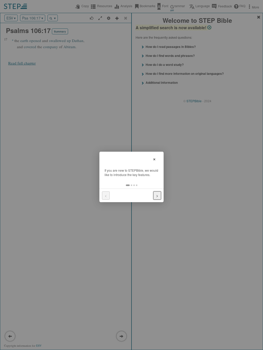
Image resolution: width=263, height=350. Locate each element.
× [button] (154, 158)
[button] (128, 185)
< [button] (106, 195)
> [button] (157, 195)
